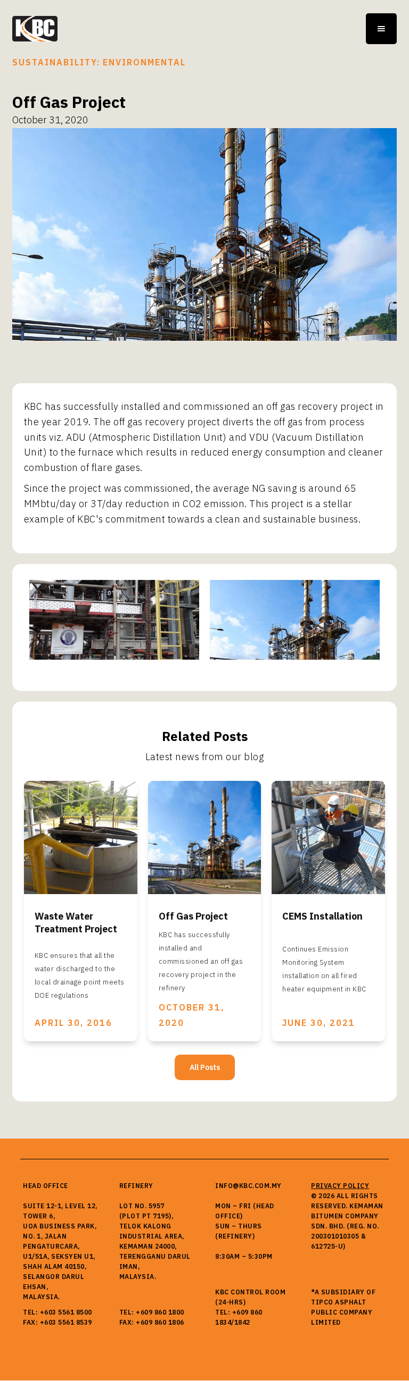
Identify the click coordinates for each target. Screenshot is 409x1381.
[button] (381, 28)
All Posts (205, 1067)
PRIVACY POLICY (340, 1186)
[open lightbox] (114, 620)
